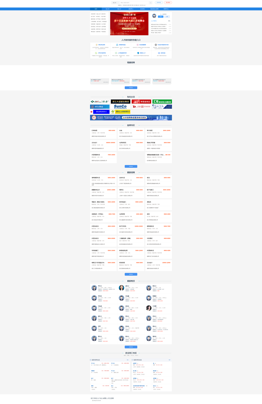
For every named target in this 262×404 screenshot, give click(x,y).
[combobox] (114, 3)
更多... (169, 20)
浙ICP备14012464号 (96, 400)
